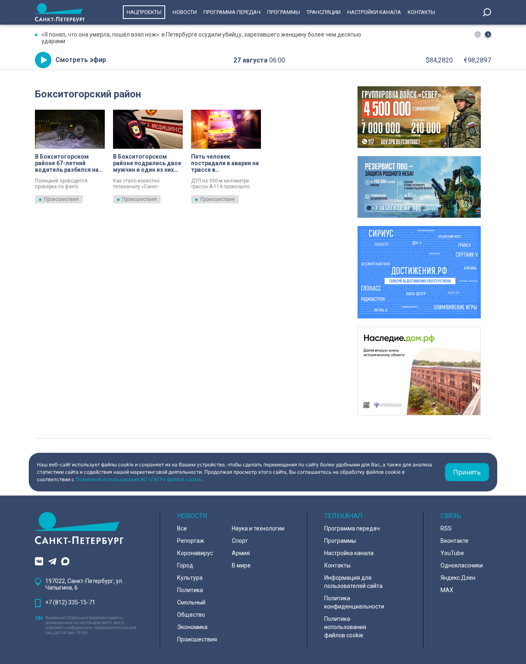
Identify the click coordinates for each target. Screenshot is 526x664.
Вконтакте (454, 540)
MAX (447, 590)
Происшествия (61, 199)
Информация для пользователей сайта (353, 581)
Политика (190, 590)
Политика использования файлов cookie (345, 627)
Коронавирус (195, 553)
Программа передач (232, 12)
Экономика (192, 627)
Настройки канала (374, 12)
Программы (283, 12)
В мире (241, 565)
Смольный (191, 602)
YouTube (452, 553)
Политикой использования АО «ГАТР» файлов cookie (138, 479)
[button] (488, 34)
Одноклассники (462, 565)
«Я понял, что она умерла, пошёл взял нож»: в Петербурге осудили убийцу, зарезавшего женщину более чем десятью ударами (201, 37)
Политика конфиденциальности (354, 602)
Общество (191, 614)
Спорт (240, 540)
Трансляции (324, 12)
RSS (446, 528)
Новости (185, 12)
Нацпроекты (144, 12)
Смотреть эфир (80, 60)
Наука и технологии (258, 528)
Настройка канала (349, 553)
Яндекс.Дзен (458, 577)
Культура (190, 577)
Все (182, 528)
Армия (241, 553)
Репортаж (190, 540)
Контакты (421, 12)
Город (185, 565)
